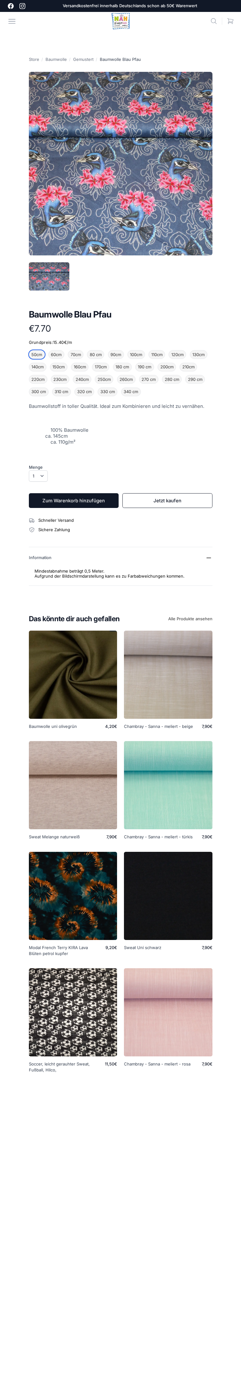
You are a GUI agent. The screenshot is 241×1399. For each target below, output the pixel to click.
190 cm (144, 366)
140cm (37, 366)
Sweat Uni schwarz (142, 947)
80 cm (96, 354)
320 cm (84, 391)
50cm (36, 354)
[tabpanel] (120, 163)
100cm (136, 354)
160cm (80, 366)
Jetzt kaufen (167, 501)
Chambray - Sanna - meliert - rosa (157, 1063)
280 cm (172, 379)
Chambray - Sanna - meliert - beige (158, 726)
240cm (82, 379)
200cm (167, 366)
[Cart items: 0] (230, 21)
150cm (58, 366)
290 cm (195, 379)
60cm (56, 354)
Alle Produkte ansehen (190, 618)
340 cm (131, 391)
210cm (188, 366)
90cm (115, 354)
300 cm (38, 391)
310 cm (61, 391)
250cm (104, 379)
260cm (126, 379)
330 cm (107, 391)
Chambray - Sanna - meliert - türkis (158, 836)
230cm (60, 379)
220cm (38, 379)
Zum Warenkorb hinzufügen (73, 501)
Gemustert (83, 59)
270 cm (149, 379)
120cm (177, 354)
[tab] (49, 276)
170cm (101, 366)
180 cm (122, 366)
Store (34, 59)
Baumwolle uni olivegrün (53, 726)
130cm (198, 354)
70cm (76, 354)
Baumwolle (56, 59)
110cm (157, 354)
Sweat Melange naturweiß (54, 836)
